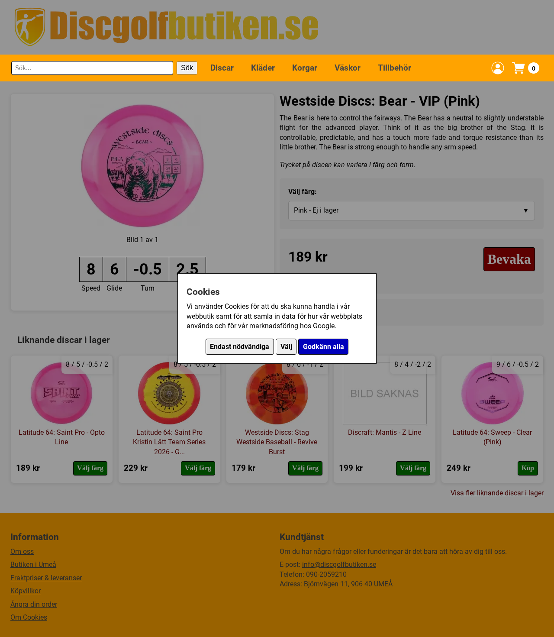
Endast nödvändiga (239, 347)
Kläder (263, 67)
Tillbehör (394, 67)
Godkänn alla (323, 347)
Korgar (304, 67)
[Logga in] (498, 68)
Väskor (348, 67)
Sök (187, 67)
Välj (286, 347)
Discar (222, 67)
